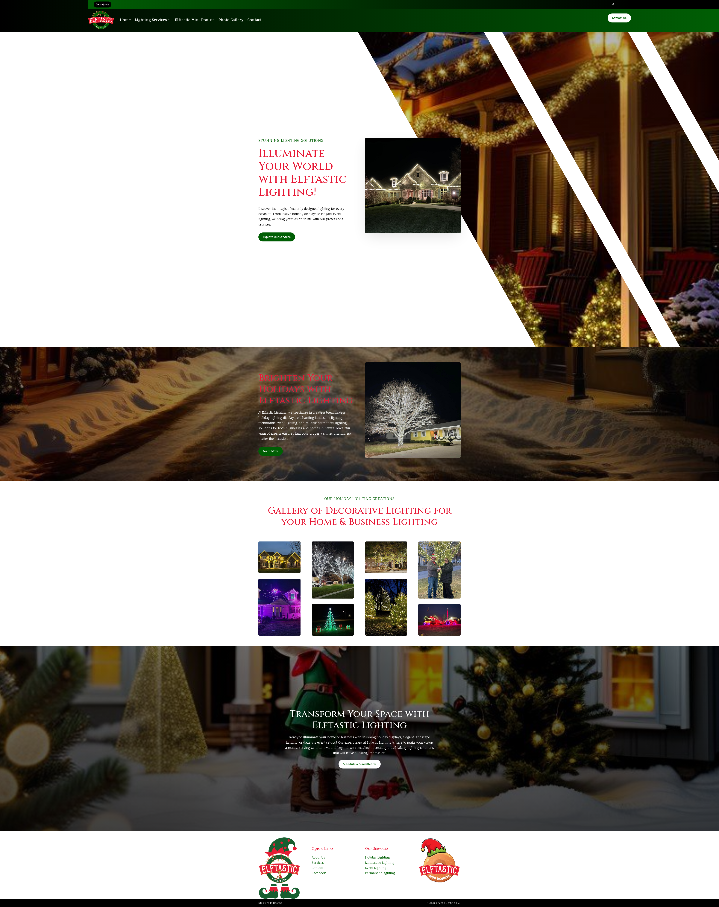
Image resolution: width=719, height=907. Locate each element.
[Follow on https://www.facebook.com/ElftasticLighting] (613, 4)
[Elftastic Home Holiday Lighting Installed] (386, 557)
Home (125, 20)
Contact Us (619, 17)
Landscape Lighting (379, 863)
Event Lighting (375, 868)
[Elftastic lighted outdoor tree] (439, 569)
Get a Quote (102, 4)
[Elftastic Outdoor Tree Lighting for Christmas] (386, 607)
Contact (255, 20)
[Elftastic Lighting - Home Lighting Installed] (279, 557)
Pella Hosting (274, 903)
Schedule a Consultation (359, 764)
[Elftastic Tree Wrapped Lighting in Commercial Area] (333, 569)
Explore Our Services (277, 236)
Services (318, 863)
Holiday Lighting (377, 857)
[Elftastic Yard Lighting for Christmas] (333, 620)
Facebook (319, 873)
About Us (318, 857)
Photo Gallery (231, 20)
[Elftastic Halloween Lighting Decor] (279, 607)
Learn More (270, 451)
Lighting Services (151, 20)
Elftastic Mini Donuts (195, 20)
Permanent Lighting (380, 873)
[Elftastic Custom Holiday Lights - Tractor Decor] (439, 620)
